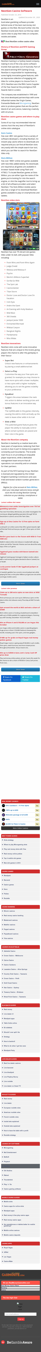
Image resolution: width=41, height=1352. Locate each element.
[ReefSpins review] (3, 810)
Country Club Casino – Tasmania (15, 974)
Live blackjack (9, 1072)
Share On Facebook (7, 678)
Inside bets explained (11, 1121)
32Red (6, 1252)
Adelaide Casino (9, 951)
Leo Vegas (7, 1257)
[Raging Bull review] (3, 819)
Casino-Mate (8, 1261)
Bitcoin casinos (9, 911)
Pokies (6, 894)
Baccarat (7, 880)
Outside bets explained (12, 1126)
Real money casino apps (12, 1220)
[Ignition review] (3, 824)
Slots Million (6, 158)
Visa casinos (8, 938)
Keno (6, 889)
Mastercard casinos (11, 920)
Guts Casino (6, 133)
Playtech (7, 1162)
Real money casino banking (13, 915)
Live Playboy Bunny (11, 1077)
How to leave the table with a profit (16, 1131)
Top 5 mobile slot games (12, 858)
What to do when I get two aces (15, 1046)
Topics (3, 1290)
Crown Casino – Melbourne (13, 956)
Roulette (7, 898)
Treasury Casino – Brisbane (13, 992)
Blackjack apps (9, 1019)
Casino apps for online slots (14, 1206)
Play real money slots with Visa (15, 849)
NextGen (7, 1166)
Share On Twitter (27, 678)
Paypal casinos (9, 929)
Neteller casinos (9, 925)
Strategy (7, 1037)
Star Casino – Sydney (11, 988)
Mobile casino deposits (12, 1235)
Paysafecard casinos (11, 934)
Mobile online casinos (11, 1230)
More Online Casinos (20, 828)
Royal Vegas (8, 1248)
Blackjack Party (9, 1050)
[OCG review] (3, 814)
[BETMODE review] (3, 805)
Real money (8, 1009)
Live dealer (8, 1103)
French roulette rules (11, 1117)
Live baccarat (8, 1068)
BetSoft (6, 1157)
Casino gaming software (12, 1189)
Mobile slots (8, 1202)
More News (20, 583)
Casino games (9, 885)
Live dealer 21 (9, 1014)
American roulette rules (12, 1112)
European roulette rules (12, 1108)
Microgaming (25, 103)
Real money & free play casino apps (16, 1215)
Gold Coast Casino (10, 983)
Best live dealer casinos (12, 1063)
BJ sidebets (8, 1028)
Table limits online (10, 1023)
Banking (4, 1288)
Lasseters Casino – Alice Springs (15, 969)
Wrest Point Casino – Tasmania (15, 997)
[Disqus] (20, 712)
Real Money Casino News (10, 1285)
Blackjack (7, 875)
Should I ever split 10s (12, 1032)
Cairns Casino (9, 960)
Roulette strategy (10, 1135)
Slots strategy (9, 840)
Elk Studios (8, 1171)
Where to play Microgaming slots (15, 845)
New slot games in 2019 (12, 863)
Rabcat (6, 1175)
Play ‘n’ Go (8, 1184)
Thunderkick (8, 1180)
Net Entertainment (10, 1152)
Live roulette (8, 1081)
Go (37, 806)
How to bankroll (9, 1041)
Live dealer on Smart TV (12, 1086)
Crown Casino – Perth (11, 978)
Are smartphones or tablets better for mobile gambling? (19, 1225)
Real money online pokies (13, 854)
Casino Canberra (10, 965)
